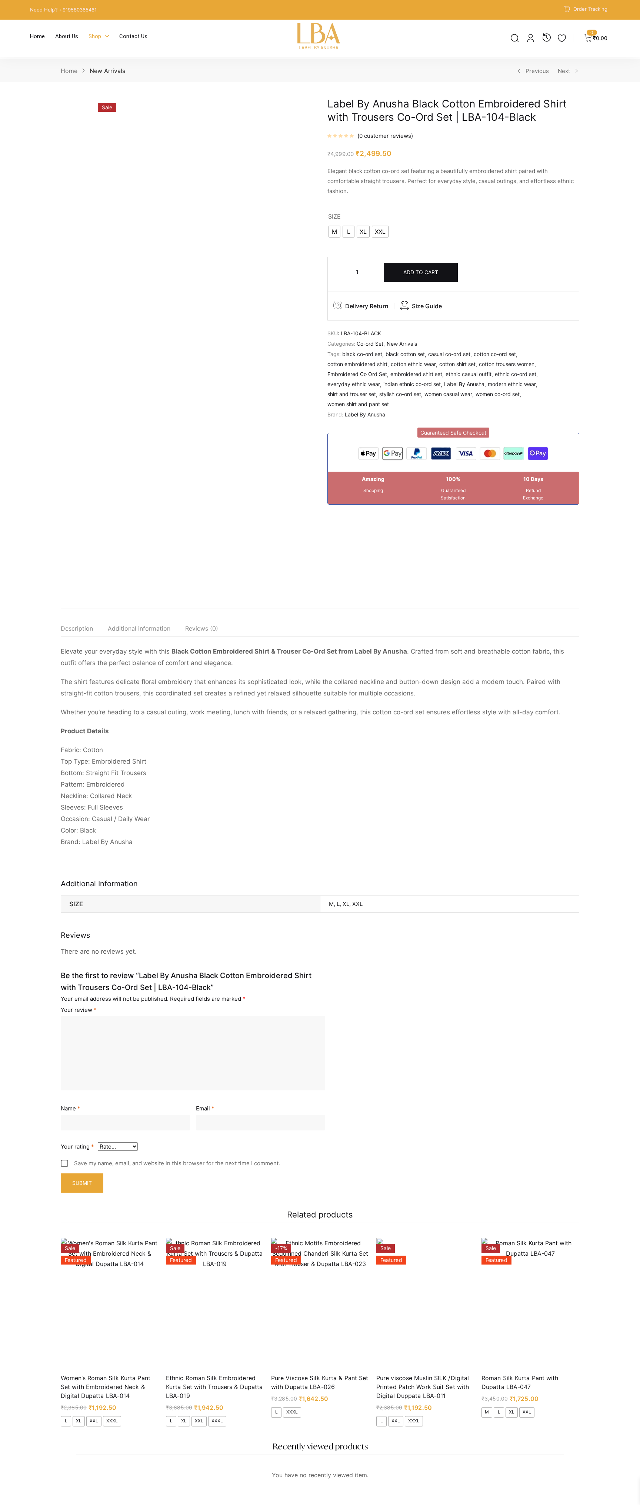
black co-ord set (362, 354)
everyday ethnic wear (353, 384)
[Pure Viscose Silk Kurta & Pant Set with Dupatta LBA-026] (320, 1303)
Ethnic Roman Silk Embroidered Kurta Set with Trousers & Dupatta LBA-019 (214, 1386)
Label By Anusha (464, 384)
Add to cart (421, 272)
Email (205, 1108)
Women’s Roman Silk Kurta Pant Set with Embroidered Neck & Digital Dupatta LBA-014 (105, 1386)
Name (70, 1108)
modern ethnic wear (512, 384)
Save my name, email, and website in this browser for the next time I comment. (177, 1163)
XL (78, 1420)
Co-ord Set (370, 343)
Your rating (77, 1146)
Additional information (139, 628)
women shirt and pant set (358, 404)
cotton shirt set (457, 364)
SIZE (334, 216)
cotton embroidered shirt (357, 364)
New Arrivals (107, 70)
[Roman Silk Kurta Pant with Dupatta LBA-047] (530, 1303)
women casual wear (448, 394)
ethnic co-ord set (515, 374)
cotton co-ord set (495, 354)
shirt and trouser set (351, 394)
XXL (94, 1420)
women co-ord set (498, 394)
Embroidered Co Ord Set (357, 374)
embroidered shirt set (416, 374)
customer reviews (385, 135)
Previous (537, 70)
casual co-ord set (449, 354)
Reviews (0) (201, 628)
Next (564, 70)
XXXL (112, 1420)
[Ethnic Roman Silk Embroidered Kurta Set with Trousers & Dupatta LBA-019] (215, 1303)
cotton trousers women (506, 364)
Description (77, 628)
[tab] (84, 630)
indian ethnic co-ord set (412, 384)
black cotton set (405, 354)
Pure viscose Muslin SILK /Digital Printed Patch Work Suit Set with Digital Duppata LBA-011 (422, 1386)
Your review (79, 1009)
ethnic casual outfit (468, 374)
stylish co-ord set (400, 394)
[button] (453, 433)
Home (69, 70)
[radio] (334, 231)
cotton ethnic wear (413, 364)
